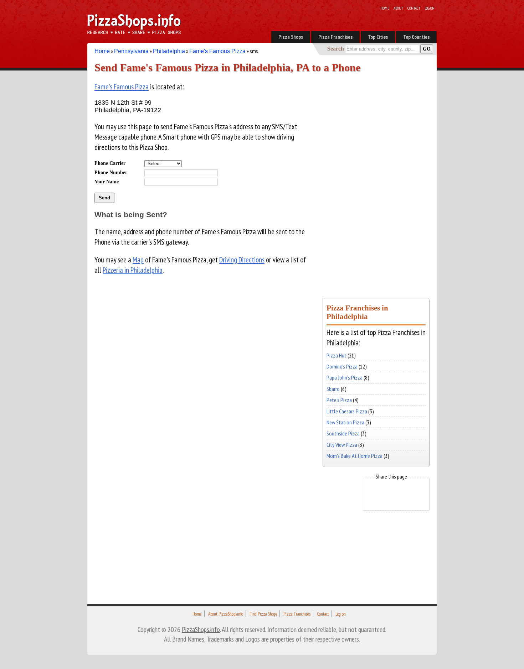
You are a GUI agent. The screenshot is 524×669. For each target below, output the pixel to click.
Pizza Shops (290, 36)
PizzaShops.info (201, 629)
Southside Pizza (343, 433)
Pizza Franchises (335, 36)
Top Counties (416, 36)
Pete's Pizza (339, 399)
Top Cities (378, 36)
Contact (413, 8)
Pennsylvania (131, 51)
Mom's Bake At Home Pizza (354, 455)
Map (138, 260)
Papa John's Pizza (345, 377)
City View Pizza (342, 444)
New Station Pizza (345, 422)
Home (384, 8)
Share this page (391, 476)
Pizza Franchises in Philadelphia (357, 312)
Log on (430, 8)
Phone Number (110, 172)
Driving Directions (241, 260)
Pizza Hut (336, 355)
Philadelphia (169, 51)
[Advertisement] (376, 181)
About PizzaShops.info (225, 614)
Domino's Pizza (342, 366)
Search (335, 49)
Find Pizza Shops (263, 614)
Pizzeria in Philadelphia (133, 270)
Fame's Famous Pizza (217, 51)
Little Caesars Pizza (347, 411)
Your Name (106, 181)
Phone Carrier (109, 163)
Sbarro (333, 388)
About (398, 8)
